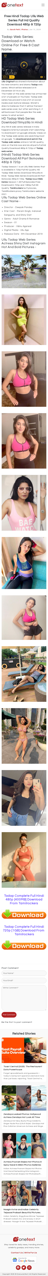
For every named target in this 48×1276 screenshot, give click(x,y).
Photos (25, 29)
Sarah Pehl (15, 29)
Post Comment (9, 1015)
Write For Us (30, 1253)
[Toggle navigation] (43, 5)
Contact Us (17, 1253)
